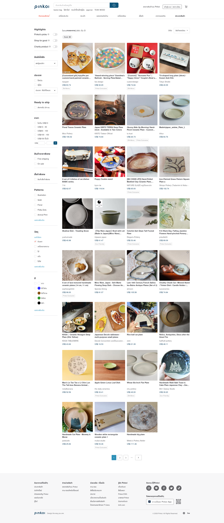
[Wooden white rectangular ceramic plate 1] (110, 417)
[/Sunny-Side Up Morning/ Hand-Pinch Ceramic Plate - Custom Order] (142, 110)
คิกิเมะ (161, 133)
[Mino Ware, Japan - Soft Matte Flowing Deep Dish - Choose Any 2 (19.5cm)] (110, 265)
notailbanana (67, 388)
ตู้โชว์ (35, 501)
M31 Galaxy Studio (167, 388)
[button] (55, 143)
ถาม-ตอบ (93, 487)
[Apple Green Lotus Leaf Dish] (110, 365)
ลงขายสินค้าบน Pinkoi (151, 6)
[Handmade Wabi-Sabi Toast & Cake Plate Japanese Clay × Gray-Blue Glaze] (174, 365)
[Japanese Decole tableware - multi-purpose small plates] (110, 317)
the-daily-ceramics (102, 388)
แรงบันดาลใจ (38, 498)
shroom (130, 289)
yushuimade (67, 237)
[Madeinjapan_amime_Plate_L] (174, 110)
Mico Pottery (67, 133)
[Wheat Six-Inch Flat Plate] (142, 365)
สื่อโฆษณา (121, 490)
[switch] (46, 34)
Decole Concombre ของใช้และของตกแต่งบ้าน (112, 340)
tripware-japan (100, 237)
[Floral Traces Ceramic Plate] (77, 110)
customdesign (132, 81)
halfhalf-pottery (165, 340)
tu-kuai (129, 133)
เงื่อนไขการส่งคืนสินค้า (97, 501)
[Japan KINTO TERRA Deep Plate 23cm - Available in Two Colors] (110, 110)
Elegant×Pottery (133, 237)
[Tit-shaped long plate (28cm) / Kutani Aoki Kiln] (174, 58)
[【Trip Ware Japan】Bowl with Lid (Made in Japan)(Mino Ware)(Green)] (110, 213)
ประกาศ (92, 494)
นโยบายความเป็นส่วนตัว (98, 498)
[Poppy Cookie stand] (110, 161)
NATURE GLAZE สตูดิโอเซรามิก (139, 185)
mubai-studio (100, 440)
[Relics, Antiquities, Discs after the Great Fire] (174, 317)
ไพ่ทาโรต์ (66, 10)
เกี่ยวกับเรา (122, 487)
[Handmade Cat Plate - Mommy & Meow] (77, 417)
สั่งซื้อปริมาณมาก (96, 490)
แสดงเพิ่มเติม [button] (39, 220)
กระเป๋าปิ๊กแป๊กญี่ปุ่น (78, 10)
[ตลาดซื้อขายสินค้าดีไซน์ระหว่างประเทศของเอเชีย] (41, 7)
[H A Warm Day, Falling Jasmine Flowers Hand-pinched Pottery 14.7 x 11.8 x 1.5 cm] (174, 213)
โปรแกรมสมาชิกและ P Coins (100, 505)
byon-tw (98, 185)
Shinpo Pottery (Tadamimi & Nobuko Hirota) (177, 185)
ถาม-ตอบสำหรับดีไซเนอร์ (70, 490)
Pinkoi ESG (122, 494)
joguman (89, 10)
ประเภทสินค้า (38, 487)
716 (63, 185)
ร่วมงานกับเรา (122, 501)
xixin (129, 340)
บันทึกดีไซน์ (38, 490)
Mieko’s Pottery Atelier (136, 440)
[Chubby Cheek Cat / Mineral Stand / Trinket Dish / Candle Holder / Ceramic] (174, 265)
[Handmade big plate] (142, 417)
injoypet (65, 81)
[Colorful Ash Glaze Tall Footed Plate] (142, 213)
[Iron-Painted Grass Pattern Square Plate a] (174, 161)
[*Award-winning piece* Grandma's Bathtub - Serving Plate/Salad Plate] (110, 58)
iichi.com (121, 505)
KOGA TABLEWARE (70, 340)
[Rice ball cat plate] (142, 317)
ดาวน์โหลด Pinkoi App (162, 501)
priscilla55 (163, 237)
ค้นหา (114, 5)
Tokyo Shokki (164, 81)
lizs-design (99, 81)
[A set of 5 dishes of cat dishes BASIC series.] (77, 161)
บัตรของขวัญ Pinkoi (41, 494)
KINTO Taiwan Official (104, 133)
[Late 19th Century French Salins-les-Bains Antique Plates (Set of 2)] (142, 265)
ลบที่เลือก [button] (37, 237)
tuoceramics (164, 289)
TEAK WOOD (99, 10)
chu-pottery (131, 388)
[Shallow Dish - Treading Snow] (77, 213)
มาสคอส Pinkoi (123, 498)
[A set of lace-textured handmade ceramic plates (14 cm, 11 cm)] (77, 265)
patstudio (66, 440)
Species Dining (101, 289)
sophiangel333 (68, 289)
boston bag (58, 10)
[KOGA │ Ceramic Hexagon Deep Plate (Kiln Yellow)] (77, 317)
